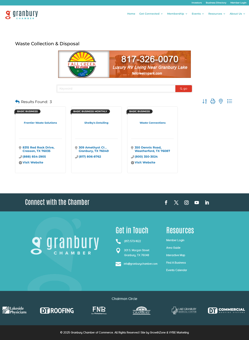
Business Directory (216, 2)
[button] (17, 101)
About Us (236, 13)
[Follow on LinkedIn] (207, 202)
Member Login (238, 2)
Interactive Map (175, 255)
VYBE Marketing (179, 332)
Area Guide (173, 248)
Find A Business (176, 262)
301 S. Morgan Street (136, 250)
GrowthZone (158, 332)
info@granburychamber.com (140, 263)
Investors (197, 2)
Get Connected (149, 13)
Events (196, 13)
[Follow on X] (176, 202)
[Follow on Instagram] (186, 202)
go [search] (185, 88)
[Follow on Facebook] (166, 202)
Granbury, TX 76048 (136, 255)
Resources (215, 13)
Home (131, 13)
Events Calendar (176, 270)
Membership (175, 13)
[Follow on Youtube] (196, 202)
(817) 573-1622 (132, 241)
